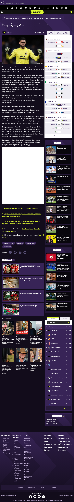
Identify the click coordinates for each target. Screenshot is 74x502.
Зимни (26, 461)
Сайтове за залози (51, 419)
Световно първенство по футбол (17, 467)
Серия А (53, 82)
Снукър (26, 471)
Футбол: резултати (51, 423)
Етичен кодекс (50, 444)
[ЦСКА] (12, 8)
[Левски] (21, 8)
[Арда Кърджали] (25, 8)
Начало (8, 18)
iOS (4, 237)
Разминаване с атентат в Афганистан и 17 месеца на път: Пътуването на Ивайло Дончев (7, 367)
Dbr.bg (54, 487)
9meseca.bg (31, 487)
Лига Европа (16, 459)
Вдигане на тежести (27, 451)
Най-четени (57, 250)
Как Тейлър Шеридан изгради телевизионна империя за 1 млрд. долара (22, 366)
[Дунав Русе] (48, 8)
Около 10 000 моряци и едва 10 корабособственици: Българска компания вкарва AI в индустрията (36, 340)
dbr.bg (3, 346)
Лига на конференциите (18, 462)
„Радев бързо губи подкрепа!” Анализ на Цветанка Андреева (35, 366)
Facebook (25, 229)
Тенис (26, 442)
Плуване (26, 469)
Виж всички (57, 136)
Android (41, 235)
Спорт (25, 435)
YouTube (37, 229)
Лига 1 (53, 101)
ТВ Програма (64, 441)
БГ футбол (16, 18)
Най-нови (57, 142)
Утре (66, 33)
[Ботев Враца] (66, 8)
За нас (47, 450)
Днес (58, 33)
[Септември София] (44, 8)
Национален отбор (26, 18)
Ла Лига (53, 66)
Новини (47, 435)
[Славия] (39, 8)
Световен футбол (16, 436)
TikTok (4, 231)
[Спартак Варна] (34, 8)
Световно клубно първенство (17, 477)
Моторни (27, 463)
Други (15, 480)
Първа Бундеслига (17, 447)
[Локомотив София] (57, 8)
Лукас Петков (7, 246)
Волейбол (27, 438)
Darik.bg (20, 487)
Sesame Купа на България (6, 445)
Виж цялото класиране (57, 408)
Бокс (25, 455)
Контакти (48, 447)
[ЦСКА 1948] (16, 8)
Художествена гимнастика (28, 458)
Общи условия (65, 444)
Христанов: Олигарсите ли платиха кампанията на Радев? (22, 339)
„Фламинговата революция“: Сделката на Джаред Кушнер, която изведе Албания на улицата (8, 340)
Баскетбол (27, 440)
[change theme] (71, 12)
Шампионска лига (17, 455)
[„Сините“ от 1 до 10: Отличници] (57, 179)
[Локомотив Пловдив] (53, 8)
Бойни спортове (27, 466)
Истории (48, 438)
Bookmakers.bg (50, 421)
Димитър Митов (31, 243)
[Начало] (5, 18)
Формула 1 (27, 445)
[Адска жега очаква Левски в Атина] (57, 149)
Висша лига (54, 51)
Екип (46, 441)
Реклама (62, 450)
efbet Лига (55, 39)
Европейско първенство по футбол (17, 472)
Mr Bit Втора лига (57, 117)
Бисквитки (63, 447)
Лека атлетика (26, 448)
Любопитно (63, 438)
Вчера (50, 33)
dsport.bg (9, 32)
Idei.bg (42, 487)
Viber (31, 229)
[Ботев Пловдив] (30, 8)
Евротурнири (7, 453)
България (20, 243)
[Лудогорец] (7, 8)
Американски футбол (28, 477)
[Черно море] (62, 8)
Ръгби (26, 480)
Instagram (11, 231)
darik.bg (18, 343)
